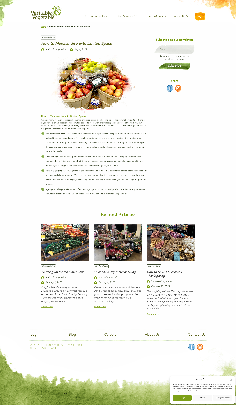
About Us (152, 334)
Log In (35, 334)
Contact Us (196, 334)
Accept (182, 398)
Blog (43, 27)
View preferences (223, 398)
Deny (202, 398)
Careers (110, 334)
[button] (231, 379)
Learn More (47, 307)
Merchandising (48, 37)
